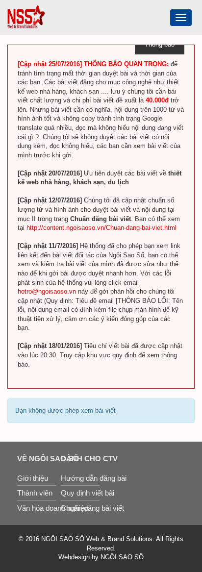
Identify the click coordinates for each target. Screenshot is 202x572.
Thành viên (34, 493)
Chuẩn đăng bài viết (80, 508)
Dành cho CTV (80, 458)
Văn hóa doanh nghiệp (36, 508)
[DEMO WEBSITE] (26, 16)
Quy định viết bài (80, 493)
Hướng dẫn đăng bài (80, 478)
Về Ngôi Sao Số (36, 458)
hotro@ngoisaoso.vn (47, 291)
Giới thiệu (32, 478)
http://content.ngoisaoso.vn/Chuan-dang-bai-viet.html (101, 227)
